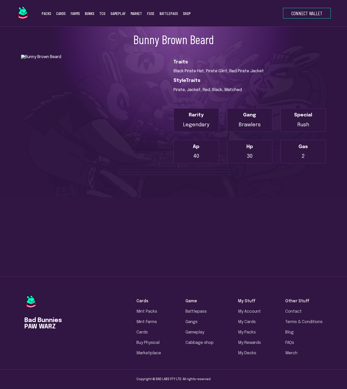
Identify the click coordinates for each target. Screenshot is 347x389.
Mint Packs (146, 311)
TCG (102, 13)
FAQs (289, 343)
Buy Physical (148, 343)
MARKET (136, 13)
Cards (142, 332)
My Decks (247, 353)
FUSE (150, 13)
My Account (249, 311)
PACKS (46, 13)
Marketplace (148, 353)
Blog (289, 332)
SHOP (187, 13)
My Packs (247, 332)
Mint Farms (146, 322)
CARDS (61, 13)
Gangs (191, 322)
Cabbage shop (199, 343)
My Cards (247, 322)
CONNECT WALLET (306, 13)
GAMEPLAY (118, 13)
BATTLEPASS (169, 13)
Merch (291, 353)
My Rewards (249, 343)
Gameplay (194, 332)
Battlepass (196, 311)
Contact (293, 311)
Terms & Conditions (304, 322)
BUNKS (89, 13)
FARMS (75, 13)
